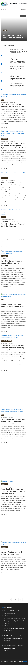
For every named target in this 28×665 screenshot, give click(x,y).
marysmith (14, 33)
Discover (3, 127)
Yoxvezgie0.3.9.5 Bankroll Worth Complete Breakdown (12, 612)
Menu (4, 10)
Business (3, 217)
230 (15, 599)
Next (20, 599)
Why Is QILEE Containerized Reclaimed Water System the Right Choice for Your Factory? (18, 61)
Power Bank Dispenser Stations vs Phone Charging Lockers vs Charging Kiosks (13, 491)
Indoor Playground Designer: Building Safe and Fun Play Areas (13, 307)
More (5, 30)
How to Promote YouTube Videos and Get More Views (14, 630)
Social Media (4, 178)
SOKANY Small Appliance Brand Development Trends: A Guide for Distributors (18, 78)
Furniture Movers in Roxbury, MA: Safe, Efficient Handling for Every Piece (13, 348)
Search (23, 10)
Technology (4, 138)
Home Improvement (6, 340)
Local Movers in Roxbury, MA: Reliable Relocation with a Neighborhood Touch (13, 422)
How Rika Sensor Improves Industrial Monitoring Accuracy (11, 263)
